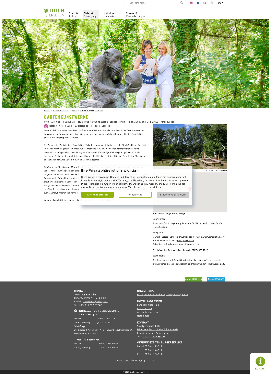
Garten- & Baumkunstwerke (91, 110)
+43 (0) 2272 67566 (90, 305)
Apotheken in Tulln (147, 312)
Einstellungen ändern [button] (173, 194)
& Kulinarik (112, 14)
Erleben (47, 110)
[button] (191, 3)
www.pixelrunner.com (189, 244)
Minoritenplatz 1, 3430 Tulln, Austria (157, 329)
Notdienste (143, 316)
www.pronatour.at (185, 240)
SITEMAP (150, 360)
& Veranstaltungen (136, 14)
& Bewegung (90, 14)
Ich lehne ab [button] (135, 194)
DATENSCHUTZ (137, 360)
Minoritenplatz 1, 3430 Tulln (90, 298)
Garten (74, 110)
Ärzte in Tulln (144, 308)
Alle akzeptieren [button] (97, 194)
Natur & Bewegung (60, 110)
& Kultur (73, 14)
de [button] (220, 2)
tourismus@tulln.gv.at (95, 301)
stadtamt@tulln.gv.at (158, 333)
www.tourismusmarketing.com (210, 236)
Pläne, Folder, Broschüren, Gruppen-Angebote (162, 294)
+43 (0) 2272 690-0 (153, 336)
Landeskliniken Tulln (148, 305)
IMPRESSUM (122, 360)
